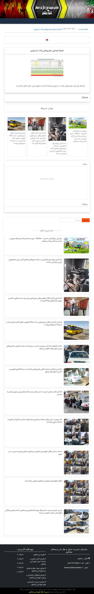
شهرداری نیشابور (39, 554)
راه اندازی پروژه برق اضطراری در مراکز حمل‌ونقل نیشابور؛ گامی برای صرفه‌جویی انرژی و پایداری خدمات (58, 148)
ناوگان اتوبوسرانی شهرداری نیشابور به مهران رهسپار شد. (43, 481)
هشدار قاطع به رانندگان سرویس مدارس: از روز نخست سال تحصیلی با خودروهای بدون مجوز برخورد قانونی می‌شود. (34, 347)
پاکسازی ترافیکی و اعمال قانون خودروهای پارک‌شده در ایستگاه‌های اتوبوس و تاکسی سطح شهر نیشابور (35, 370)
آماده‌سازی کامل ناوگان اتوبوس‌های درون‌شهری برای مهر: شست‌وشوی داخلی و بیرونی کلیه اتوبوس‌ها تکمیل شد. (38, 138)
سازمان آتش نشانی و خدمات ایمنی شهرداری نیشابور (38, 562)
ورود (87, 2)
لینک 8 (20, 563)
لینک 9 (20, 567)
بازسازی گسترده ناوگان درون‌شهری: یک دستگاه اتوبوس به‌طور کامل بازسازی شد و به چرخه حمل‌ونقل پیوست (17, 138)
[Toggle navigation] (87, 21)
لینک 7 (20, 559)
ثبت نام (81, 2)
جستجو (85, 220)
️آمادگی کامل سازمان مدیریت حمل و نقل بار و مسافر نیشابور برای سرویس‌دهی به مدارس (34, 393)
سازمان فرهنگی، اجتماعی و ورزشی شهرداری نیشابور (36, 576)
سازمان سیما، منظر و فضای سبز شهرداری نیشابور (36, 569)
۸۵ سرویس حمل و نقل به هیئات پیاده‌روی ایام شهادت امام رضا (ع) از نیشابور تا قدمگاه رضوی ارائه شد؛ (35, 421)
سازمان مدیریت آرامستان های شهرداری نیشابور (37, 583)
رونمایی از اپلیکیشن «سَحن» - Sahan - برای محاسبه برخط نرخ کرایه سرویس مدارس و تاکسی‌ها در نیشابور (78, 136)
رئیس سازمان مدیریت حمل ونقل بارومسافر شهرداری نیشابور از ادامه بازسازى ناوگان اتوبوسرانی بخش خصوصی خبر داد (33, 511)
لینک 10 (20, 571)
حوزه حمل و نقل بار (68, 28)
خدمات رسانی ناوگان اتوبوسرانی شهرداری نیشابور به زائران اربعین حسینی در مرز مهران (35, 453)
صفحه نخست (83, 29)
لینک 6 (20, 554)
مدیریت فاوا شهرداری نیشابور (39, 592)
